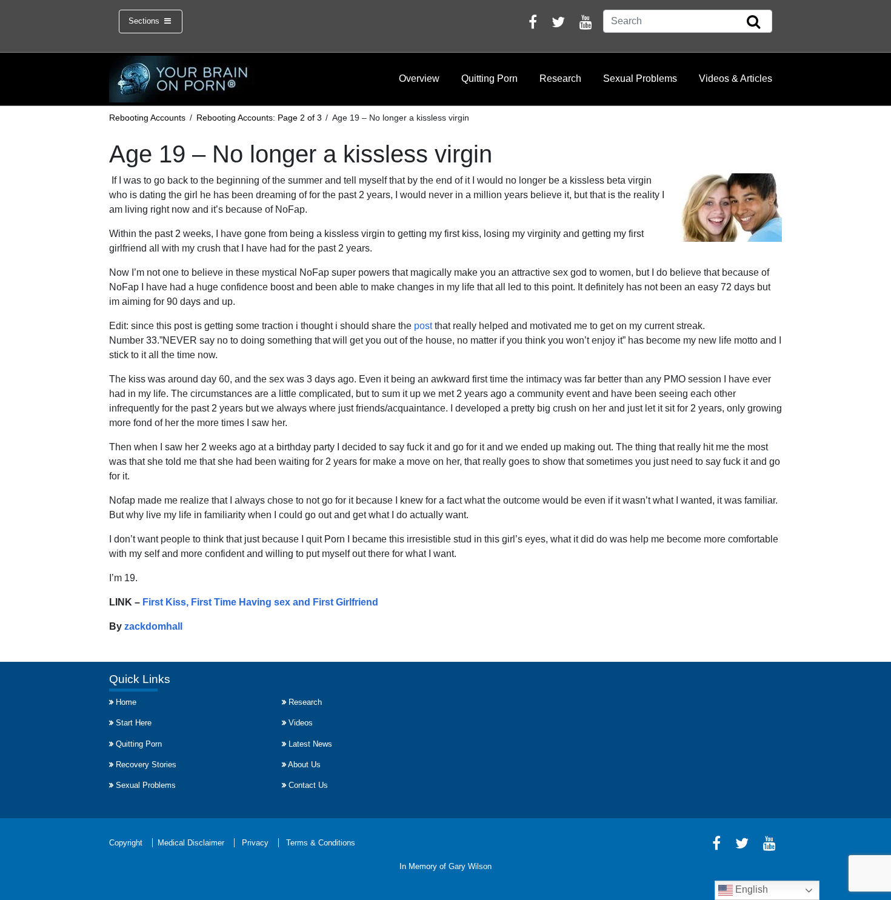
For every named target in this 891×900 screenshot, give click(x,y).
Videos (301, 722)
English (750, 889)
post (423, 326)
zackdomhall (153, 626)
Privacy (255, 842)
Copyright (125, 842)
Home (126, 702)
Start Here (134, 722)
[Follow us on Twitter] (558, 24)
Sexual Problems (640, 78)
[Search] (753, 22)
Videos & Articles (735, 78)
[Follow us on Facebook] (532, 24)
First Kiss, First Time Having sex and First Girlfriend (260, 602)
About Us (304, 764)
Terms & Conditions (320, 842)
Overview (419, 78)
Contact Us (308, 785)
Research (560, 78)
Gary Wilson (470, 866)
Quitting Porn (489, 78)
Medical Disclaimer (191, 842)
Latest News (310, 743)
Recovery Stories (146, 764)
